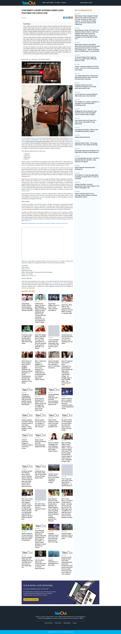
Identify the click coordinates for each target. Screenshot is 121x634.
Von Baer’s (24, 138)
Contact (75, 623)
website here (27, 221)
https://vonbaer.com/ (31, 276)
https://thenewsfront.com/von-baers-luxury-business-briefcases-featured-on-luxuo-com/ (46, 223)
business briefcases (36, 138)
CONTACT (63, 3)
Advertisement (66, 623)
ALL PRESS (57, 3)
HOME (44, 3)
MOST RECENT (50, 3)
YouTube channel (25, 191)
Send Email (27, 269)
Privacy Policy (58, 623)
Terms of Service (49, 623)
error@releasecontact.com (59, 283)
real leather (41, 197)
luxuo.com (70, 138)
